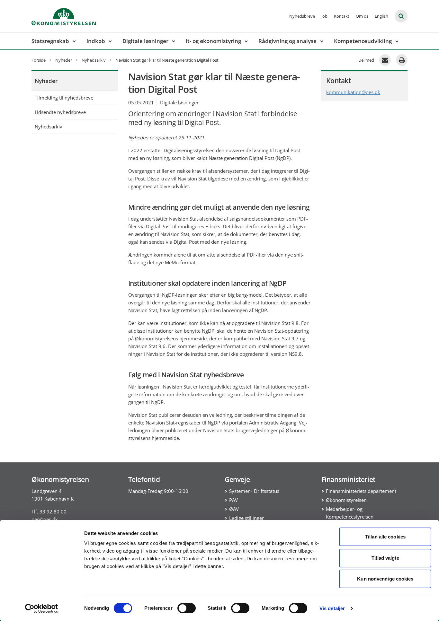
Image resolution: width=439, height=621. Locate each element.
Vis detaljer (332, 608)
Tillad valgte (385, 558)
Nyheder (46, 80)
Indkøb (95, 41)
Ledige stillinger (246, 518)
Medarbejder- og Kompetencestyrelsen (349, 513)
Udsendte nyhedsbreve (60, 112)
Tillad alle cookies (385, 536)
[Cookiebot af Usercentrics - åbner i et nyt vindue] (41, 608)
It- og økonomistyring (213, 41)
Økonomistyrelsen (346, 500)
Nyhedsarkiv (48, 126)
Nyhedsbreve (302, 16)
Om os (362, 16)
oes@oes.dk (44, 519)
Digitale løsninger (145, 41)
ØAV (234, 509)
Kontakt (341, 16)
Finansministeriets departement (361, 491)
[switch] (186, 608)
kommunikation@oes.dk (353, 92)
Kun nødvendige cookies (385, 579)
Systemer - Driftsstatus (254, 491)
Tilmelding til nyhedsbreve (64, 97)
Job (324, 16)
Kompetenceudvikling (363, 41)
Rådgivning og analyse (287, 41)
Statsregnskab (50, 41)
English (381, 16)
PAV (233, 500)
